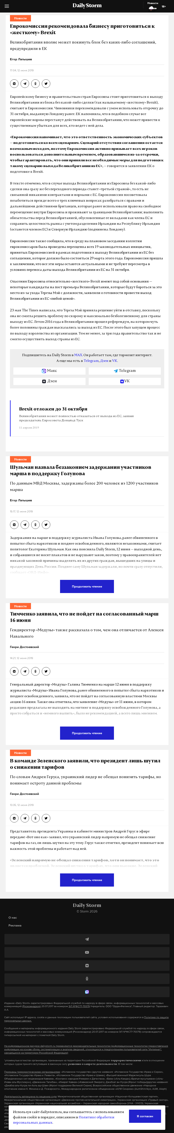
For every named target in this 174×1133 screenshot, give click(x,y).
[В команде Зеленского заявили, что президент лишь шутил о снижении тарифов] (14, 818)
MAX (78, 355)
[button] (7, 7)
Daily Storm (87, 5)
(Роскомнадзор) (31, 1006)
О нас (12, 917)
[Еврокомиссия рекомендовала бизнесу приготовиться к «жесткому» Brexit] (14, 83)
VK (114, 361)
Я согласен (145, 1116)
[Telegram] (87, 939)
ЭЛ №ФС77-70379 (79, 1006)
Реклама (14, 925)
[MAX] (87, 992)
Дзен (104, 361)
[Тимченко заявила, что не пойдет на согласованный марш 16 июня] (14, 671)
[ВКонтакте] (87, 965)
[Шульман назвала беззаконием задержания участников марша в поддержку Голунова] (14, 524)
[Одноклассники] (87, 978)
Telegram (91, 361)
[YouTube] (87, 952)
